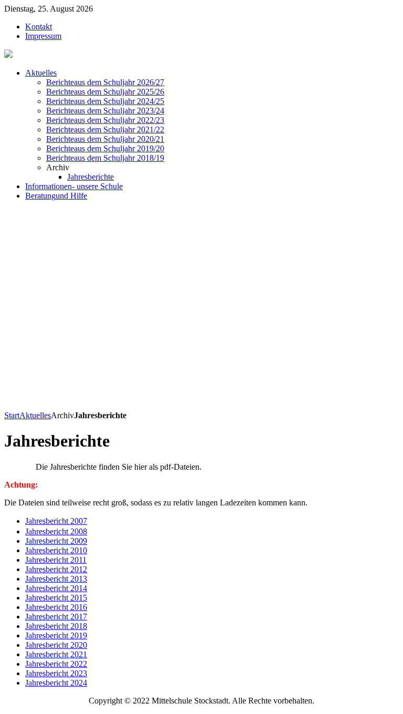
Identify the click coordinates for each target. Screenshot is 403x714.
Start (11, 415)
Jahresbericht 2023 (56, 673)
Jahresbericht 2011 (56, 559)
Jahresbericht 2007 (56, 520)
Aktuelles (35, 415)
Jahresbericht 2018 (56, 626)
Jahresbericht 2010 (56, 550)
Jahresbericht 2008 (56, 531)
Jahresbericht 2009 (56, 540)
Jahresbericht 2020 (56, 644)
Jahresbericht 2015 (56, 597)
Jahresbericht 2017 (56, 616)
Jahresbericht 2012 (56, 569)
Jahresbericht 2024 (56, 682)
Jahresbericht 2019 (56, 635)
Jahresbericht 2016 (56, 607)
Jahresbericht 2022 (56, 663)
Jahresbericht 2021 (56, 654)
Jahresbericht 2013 (56, 578)
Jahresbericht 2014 (56, 588)
